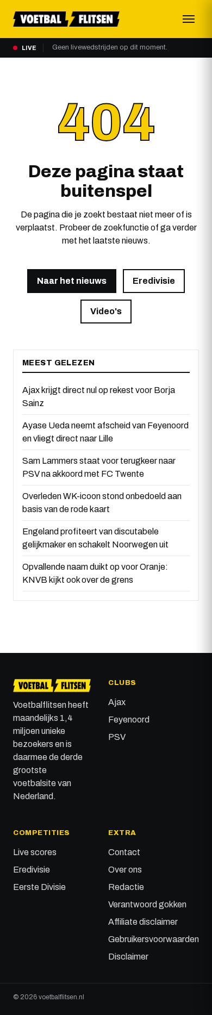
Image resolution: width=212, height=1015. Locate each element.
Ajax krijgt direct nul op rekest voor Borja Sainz (98, 396)
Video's (106, 311)
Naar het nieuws (72, 280)
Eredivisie (154, 280)
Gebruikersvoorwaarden (153, 939)
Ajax (117, 702)
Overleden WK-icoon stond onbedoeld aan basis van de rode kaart (102, 502)
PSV (117, 737)
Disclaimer (128, 956)
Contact (124, 852)
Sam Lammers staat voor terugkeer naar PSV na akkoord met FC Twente (99, 467)
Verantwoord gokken (147, 904)
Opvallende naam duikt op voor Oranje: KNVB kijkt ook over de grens (95, 573)
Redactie (126, 887)
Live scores (35, 852)
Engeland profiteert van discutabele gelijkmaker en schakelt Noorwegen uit (95, 538)
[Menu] (188, 19)
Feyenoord (128, 719)
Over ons (125, 869)
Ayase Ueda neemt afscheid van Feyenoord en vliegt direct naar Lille (105, 432)
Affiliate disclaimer (143, 921)
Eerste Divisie (39, 887)
